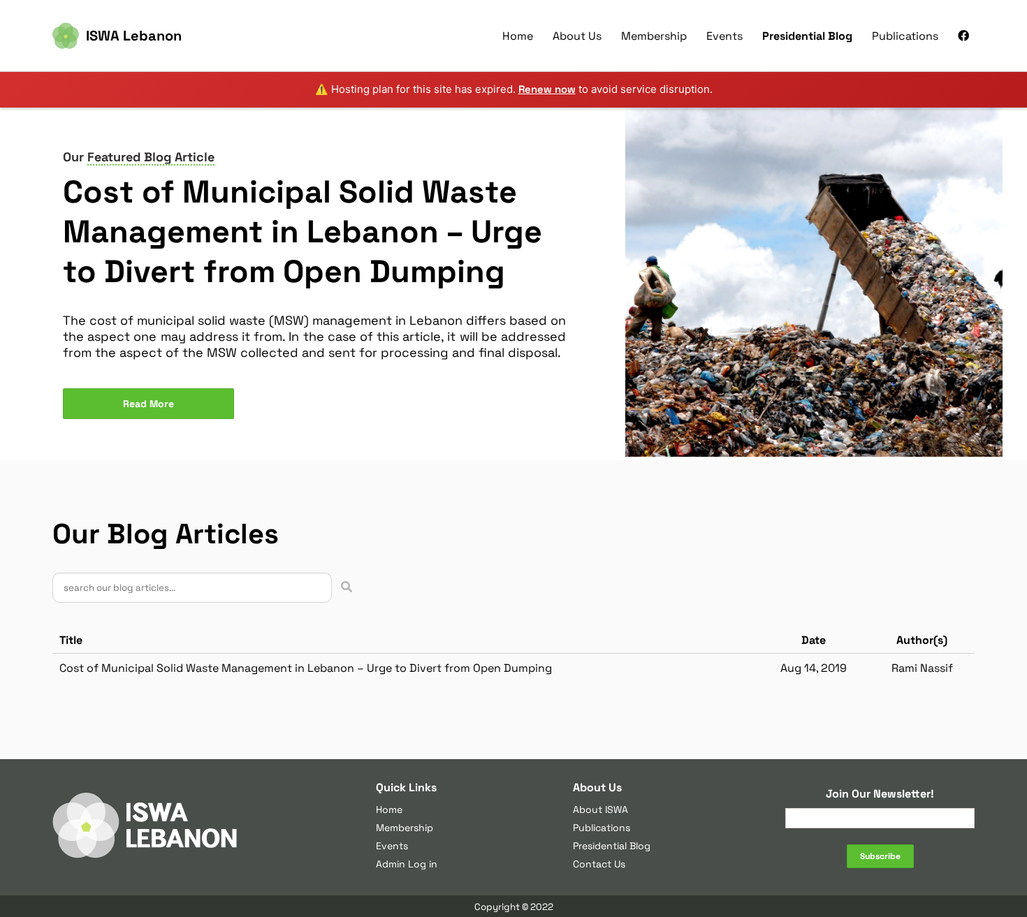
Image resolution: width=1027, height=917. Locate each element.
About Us (577, 36)
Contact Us (599, 864)
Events (724, 36)
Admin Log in (406, 864)
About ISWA (600, 809)
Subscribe (880, 856)
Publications (905, 36)
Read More (148, 403)
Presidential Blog (807, 36)
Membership (654, 36)
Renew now (547, 89)
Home (517, 36)
